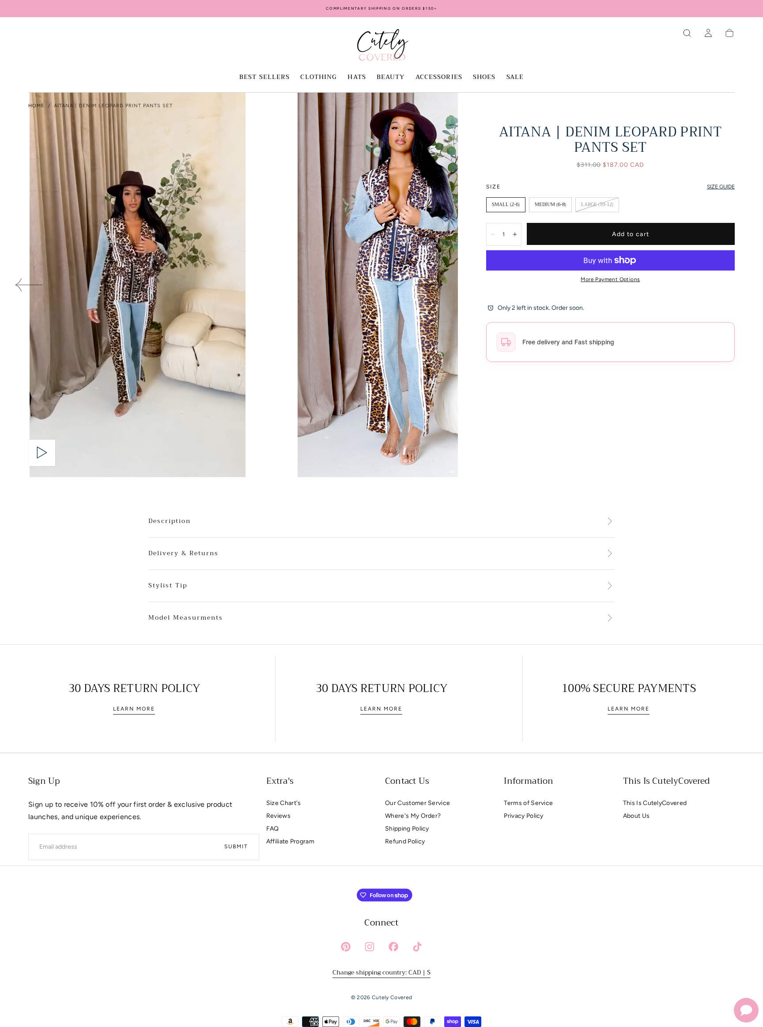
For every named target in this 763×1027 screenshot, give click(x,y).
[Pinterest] (346, 947)
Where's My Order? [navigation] (413, 816)
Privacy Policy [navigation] (523, 816)
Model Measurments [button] (185, 618)
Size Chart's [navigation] (283, 803)
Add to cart (630, 234)
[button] (687, 33)
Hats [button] (357, 77)
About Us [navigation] (636, 816)
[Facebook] (393, 947)
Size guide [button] (721, 187)
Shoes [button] (484, 77)
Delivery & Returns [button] (183, 553)
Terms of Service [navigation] (528, 803)
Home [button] (36, 106)
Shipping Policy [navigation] (407, 828)
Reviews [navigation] (278, 816)
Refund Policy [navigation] (405, 841)
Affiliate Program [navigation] (290, 841)
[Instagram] (370, 947)
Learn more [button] (134, 709)
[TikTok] (417, 947)
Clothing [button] (318, 77)
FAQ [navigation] (272, 828)
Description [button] (169, 521)
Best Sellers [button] (264, 77)
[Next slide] (429, 285)
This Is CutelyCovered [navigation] (655, 803)
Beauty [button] (391, 77)
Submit (236, 846)
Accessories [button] (438, 77)
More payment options (610, 279)
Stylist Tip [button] (167, 586)
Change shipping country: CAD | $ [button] (381, 972)
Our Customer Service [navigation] (417, 803)
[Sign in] (708, 33)
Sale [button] (515, 77)
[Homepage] (381, 46)
